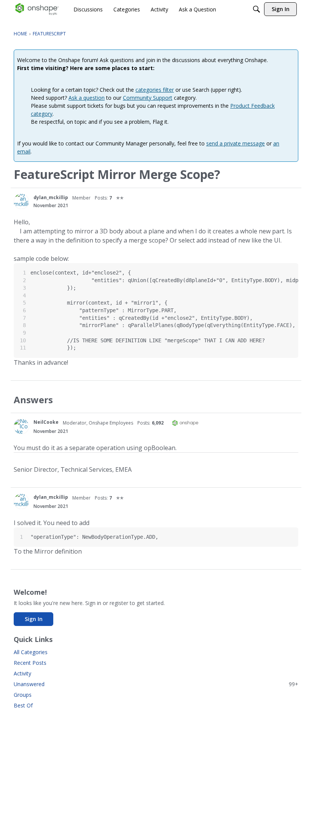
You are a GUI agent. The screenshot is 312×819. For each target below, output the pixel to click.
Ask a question (86, 97)
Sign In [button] (34, 619)
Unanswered (156, 684)
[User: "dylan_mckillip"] (21, 201)
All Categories (31, 652)
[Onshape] (37, 9)
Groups (23, 694)
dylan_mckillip (50, 197)
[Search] (256, 9)
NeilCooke (46, 422)
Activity (22, 673)
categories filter (154, 89)
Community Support (147, 97)
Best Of (23, 705)
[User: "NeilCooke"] (21, 426)
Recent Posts (30, 662)
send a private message (235, 143)
